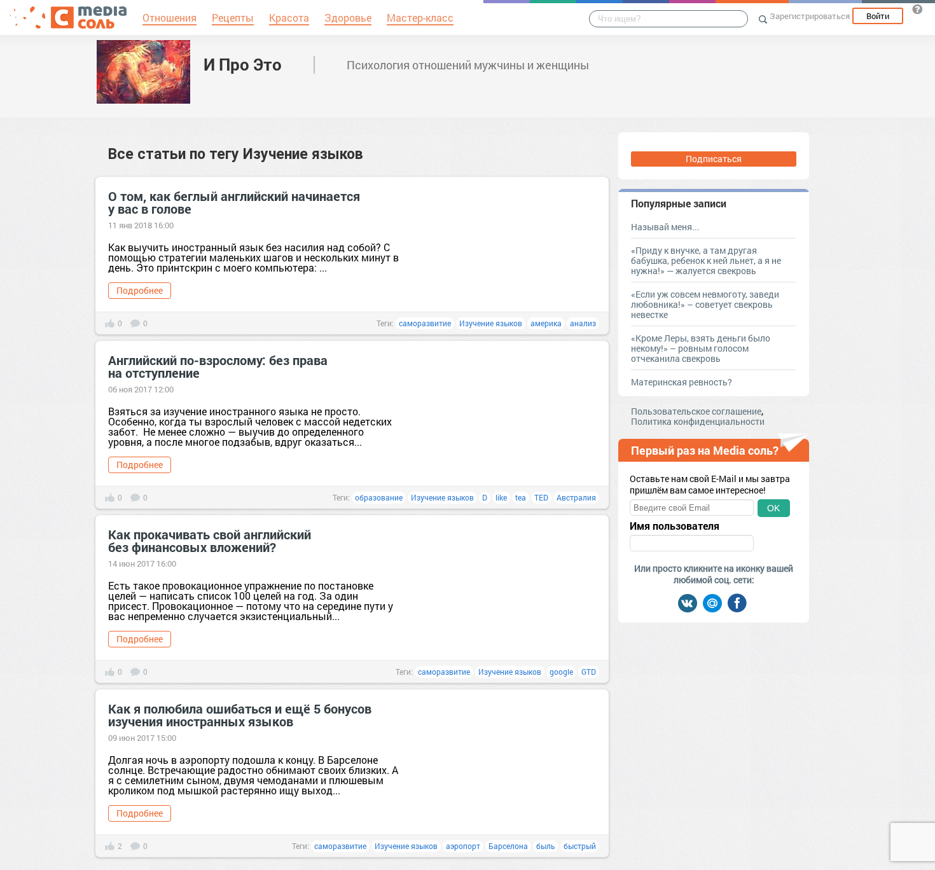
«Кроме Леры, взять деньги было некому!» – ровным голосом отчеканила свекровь (700, 348)
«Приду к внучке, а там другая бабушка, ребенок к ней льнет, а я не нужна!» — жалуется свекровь (706, 260)
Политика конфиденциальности (698, 421)
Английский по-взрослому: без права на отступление (218, 366)
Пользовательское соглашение (696, 411)
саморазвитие (425, 323)
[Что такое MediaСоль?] (917, 9)
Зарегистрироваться (810, 16)
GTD (588, 671)
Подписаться (714, 159)
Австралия (576, 497)
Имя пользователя (674, 526)
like (501, 497)
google (561, 671)
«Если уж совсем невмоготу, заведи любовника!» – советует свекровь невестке (705, 304)
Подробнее (139, 290)
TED (541, 497)
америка (546, 323)
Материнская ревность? (681, 382)
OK (773, 508)
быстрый (580, 846)
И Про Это (243, 64)
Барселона (508, 846)
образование (379, 497)
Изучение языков (490, 323)
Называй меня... (665, 227)
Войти (877, 16)
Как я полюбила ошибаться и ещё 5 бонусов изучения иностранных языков (239, 715)
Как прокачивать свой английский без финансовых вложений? (209, 540)
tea (520, 497)
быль (545, 846)
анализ (583, 323)
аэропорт (463, 846)
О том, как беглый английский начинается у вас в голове (234, 202)
